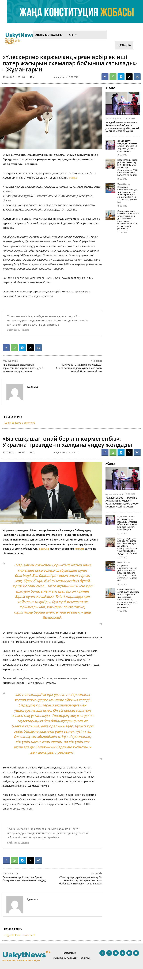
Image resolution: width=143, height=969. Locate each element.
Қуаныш (32, 386)
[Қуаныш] (14, 392)
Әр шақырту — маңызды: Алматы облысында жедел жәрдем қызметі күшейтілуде (127, 146)
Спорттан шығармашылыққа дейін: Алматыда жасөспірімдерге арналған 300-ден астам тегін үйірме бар (127, 195)
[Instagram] (109, 953)
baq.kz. (73, 177)
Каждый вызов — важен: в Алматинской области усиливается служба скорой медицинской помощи (122, 127)
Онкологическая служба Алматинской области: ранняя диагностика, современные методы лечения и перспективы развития (128, 220)
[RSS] (123, 953)
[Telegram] (121, 76)
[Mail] (116, 953)
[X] (129, 76)
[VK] (137, 76)
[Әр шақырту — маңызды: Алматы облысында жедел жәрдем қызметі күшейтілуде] (110, 145)
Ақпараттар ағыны (114, 118)
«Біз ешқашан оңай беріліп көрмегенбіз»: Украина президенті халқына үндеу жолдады (23, 368)
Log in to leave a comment (19, 422)
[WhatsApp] (113, 76)
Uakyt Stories (123, 184)
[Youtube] (136, 953)
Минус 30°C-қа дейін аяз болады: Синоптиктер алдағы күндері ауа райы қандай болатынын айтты (79, 368)
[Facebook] (104, 76)
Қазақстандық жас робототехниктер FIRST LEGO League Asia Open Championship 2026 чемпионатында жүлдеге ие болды (127, 167)
